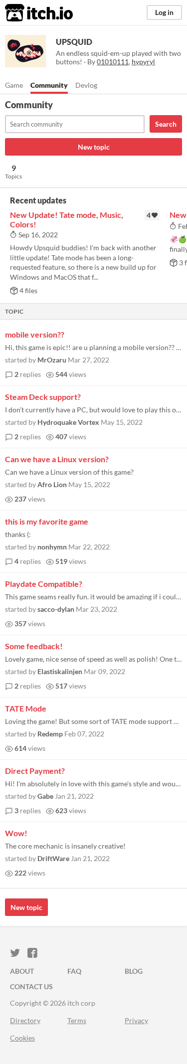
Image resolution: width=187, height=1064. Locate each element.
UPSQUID (74, 41)
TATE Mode (25, 708)
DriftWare (53, 858)
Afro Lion (52, 484)
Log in (164, 12)
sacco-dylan (55, 609)
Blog (134, 971)
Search (166, 124)
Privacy (136, 1020)
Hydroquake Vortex (68, 422)
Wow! (16, 833)
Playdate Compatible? (43, 583)
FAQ (74, 971)
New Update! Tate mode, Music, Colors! (66, 219)
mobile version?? (34, 334)
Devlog (86, 85)
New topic (94, 147)
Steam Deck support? (43, 396)
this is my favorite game (46, 521)
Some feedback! (34, 646)
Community (49, 85)
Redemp (50, 733)
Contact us (31, 986)
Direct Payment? (35, 770)
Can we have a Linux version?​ (57, 459)
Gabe (45, 796)
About (22, 971)
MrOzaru (51, 359)
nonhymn (52, 546)
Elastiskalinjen (59, 671)
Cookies (22, 1038)
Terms (76, 1020)
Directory (25, 1020)
